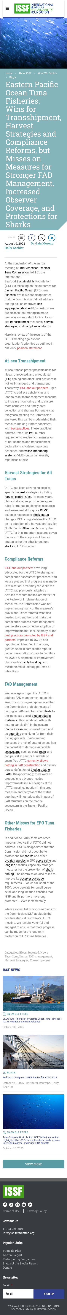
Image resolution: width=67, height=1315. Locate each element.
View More (33, 1164)
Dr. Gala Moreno (42, 243)
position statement (29, 348)
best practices (20, 428)
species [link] (21, 860)
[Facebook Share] (31, 237)
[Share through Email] (21, 237)
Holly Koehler (14, 248)
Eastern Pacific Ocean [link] (19, 290)
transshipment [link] (19, 322)
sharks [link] (29, 856)
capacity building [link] (29, 662)
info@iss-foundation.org (18, 1233)
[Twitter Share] (41, 237)
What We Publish (47, 73)
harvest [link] (20, 492)
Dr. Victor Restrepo (38, 1083)
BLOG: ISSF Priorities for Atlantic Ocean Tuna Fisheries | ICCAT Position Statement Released (32, 1020)
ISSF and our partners (34, 388)
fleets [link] (47, 711)
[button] (7, 8)
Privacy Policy (37, 1211)
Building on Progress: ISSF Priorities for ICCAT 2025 (30, 1077)
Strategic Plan (12, 1250)
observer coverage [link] (32, 878)
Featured (33, 952)
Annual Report (12, 1255)
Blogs (12, 77)
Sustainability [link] (26, 281)
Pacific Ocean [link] (14, 729)
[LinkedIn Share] (51, 237)
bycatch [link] (10, 860)
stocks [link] (9, 546)
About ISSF (25, 73)
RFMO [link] (44, 510)
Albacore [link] (28, 528)
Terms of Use (11, 1211)
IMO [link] (31, 433)
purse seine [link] (43, 860)
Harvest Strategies (16, 960)
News (44, 952)
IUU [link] (8, 379)
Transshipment (40, 960)
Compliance (20, 956)
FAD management (40, 956)
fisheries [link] (10, 295)
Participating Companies (19, 1259)
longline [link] (10, 865)
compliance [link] (32, 326)
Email (7, 1285)
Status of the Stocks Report (20, 1263)
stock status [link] (41, 515)
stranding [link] (15, 734)
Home (9, 73)
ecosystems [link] (12, 751)
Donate (7, 1267)
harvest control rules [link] (18, 497)
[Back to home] (33, 8)
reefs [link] (42, 751)
